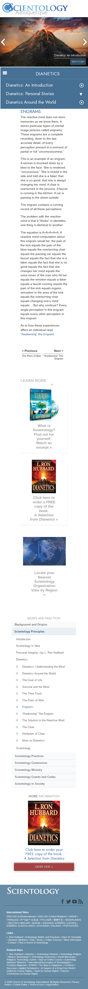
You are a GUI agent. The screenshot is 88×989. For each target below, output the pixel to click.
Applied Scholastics (29, 968)
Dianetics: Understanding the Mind (43, 666)
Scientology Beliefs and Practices (42, 937)
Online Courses (53, 940)
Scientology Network (47, 954)
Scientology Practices (29, 756)
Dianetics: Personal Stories (30, 94)
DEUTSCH (13, 923)
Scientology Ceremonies (31, 762)
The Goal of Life (32, 680)
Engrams (27, 706)
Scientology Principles (29, 631)
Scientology (23, 748)
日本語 (34, 920)
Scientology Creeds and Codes (35, 777)
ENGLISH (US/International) (21, 916)
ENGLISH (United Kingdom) (52, 916)
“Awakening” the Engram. (38, 334)
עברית (24, 919)
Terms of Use (36, 984)
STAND (33, 965)
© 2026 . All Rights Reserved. (38, 982)
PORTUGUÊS (70, 926)
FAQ (32, 940)
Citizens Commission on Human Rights (38, 972)
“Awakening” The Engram (37, 713)
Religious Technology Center (21, 959)
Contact (12, 942)
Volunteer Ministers (18, 940)
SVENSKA (48, 923)
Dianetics (22, 659)
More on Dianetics (33, 740)
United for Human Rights (19, 971)
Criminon (69, 965)
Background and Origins (31, 624)
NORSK (36, 923)
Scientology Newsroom (44, 957)
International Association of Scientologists (49, 962)
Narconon (12, 968)
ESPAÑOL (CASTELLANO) (21, 926)
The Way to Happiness (50, 965)
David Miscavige (66, 957)
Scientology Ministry (28, 769)
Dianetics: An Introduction (29, 85)
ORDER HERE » (44, 867)
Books (40, 940)
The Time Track (32, 693)
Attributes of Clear (33, 733)
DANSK (73, 916)
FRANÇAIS (12, 920)
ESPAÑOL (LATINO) (65, 923)
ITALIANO (56, 926)
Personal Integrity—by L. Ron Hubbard (40, 652)
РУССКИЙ (45, 920)
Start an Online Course (50, 959)
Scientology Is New (28, 645)
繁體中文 (58, 920)
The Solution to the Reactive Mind (43, 720)
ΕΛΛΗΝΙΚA (42, 926)
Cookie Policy (20, 984)
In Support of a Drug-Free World (57, 968)
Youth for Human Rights (46, 971)
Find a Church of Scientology (33, 942)
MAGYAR (25, 923)
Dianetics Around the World (31, 102)
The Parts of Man (33, 700)
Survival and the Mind (35, 686)
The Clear (28, 727)
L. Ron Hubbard (15, 937)
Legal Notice (52, 984)
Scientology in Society (30, 783)
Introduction (23, 639)
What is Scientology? (19, 957)
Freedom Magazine (17, 965)
